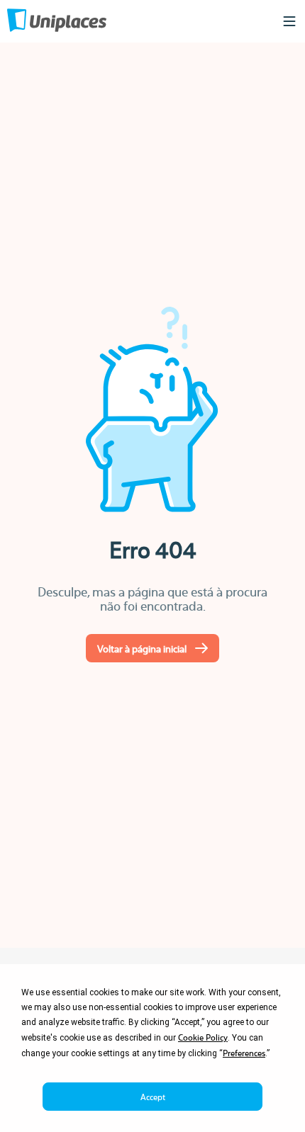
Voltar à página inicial (142, 648)
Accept (152, 1096)
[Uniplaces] (56, 22)
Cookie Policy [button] (203, 1037)
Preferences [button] (244, 1052)
